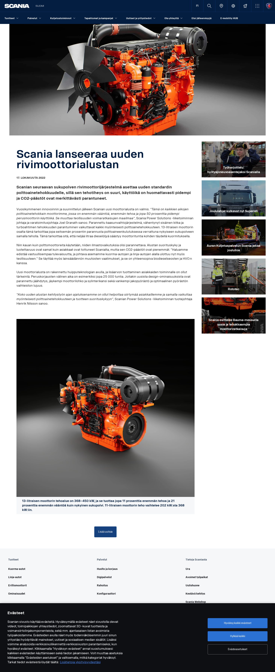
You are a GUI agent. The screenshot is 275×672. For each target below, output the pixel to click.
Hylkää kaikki (237, 636)
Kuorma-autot (16, 569)
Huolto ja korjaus (107, 569)
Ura (188, 569)
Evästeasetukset (237, 649)
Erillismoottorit (17, 585)
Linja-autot (15, 577)
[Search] (209, 6)
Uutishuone (192, 585)
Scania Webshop (196, 602)
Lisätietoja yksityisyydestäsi (80, 662)
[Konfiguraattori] (245, 6)
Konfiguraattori (106, 593)
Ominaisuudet (16, 593)
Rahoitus (102, 585)
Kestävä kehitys (195, 593)
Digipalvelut (104, 577)
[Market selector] (233, 6)
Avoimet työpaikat (197, 577)
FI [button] (197, 5)
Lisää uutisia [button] (105, 531)
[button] (257, 6)
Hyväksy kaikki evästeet (237, 623)
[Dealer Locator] (221, 6)
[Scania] (16, 6)
